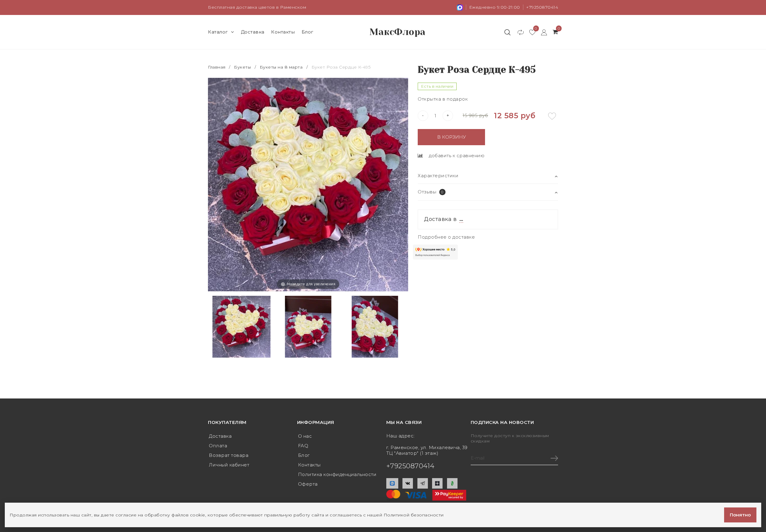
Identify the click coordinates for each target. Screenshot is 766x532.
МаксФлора (398, 32)
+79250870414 (542, 7)
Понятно (740, 515)
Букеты (242, 67)
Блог (308, 32)
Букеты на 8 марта (281, 67)
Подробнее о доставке (446, 237)
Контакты (283, 32)
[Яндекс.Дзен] (437, 483)
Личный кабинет (229, 465)
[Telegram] (422, 483)
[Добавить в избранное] (552, 116)
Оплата (218, 445)
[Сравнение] (518, 32)
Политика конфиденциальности (337, 474)
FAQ (303, 445)
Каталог (218, 32)
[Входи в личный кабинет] (541, 32)
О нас (305, 436)
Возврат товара (228, 455)
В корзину (451, 137)
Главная (217, 67)
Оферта (308, 484)
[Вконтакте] (407, 483)
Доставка (253, 32)
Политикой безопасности (414, 515)
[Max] (392, 483)
